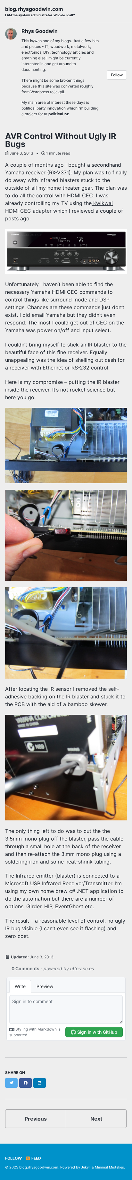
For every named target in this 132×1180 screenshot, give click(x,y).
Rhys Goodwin (39, 31)
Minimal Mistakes (109, 1167)
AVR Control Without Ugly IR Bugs (60, 140)
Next (96, 1118)
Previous (36, 1118)
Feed (35, 1158)
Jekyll (86, 1167)
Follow (117, 74)
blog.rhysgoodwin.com (40, 11)
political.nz (58, 113)
